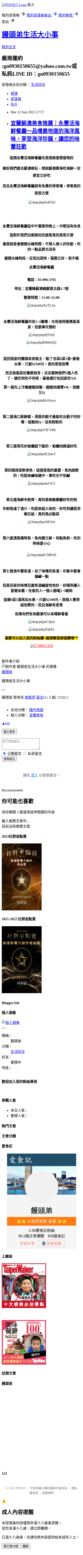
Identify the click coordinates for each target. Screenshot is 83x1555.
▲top (6, 723)
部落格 (16, 99)
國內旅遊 (36, 710)
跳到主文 (9, 47)
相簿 (14, 94)
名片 (14, 104)
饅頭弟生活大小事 (30, 35)
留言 (39, 697)
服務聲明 (48, 1493)
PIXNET (21, 1488)
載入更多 (9, 731)
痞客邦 (30, 697)
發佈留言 (9, 759)
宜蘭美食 (36, 715)
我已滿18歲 (11, 1546)
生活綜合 (38, 85)
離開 (25, 1546)
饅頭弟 (7, 672)
